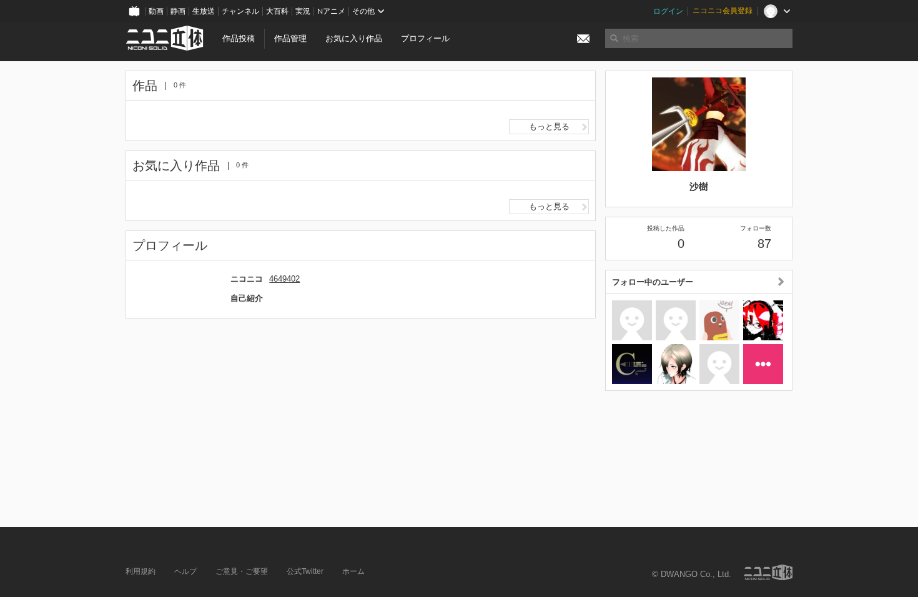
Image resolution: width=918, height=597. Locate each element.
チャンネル (240, 11)
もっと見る (549, 126)
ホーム (353, 571)
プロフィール (425, 38)
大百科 (277, 11)
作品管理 (290, 38)
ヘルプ (185, 571)
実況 (302, 11)
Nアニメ (331, 11)
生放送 (203, 11)
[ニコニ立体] (768, 572)
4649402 (284, 279)
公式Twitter (305, 571)
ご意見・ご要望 (241, 571)
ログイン (668, 11)
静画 (177, 11)
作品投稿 (238, 38)
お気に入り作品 (353, 38)
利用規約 (140, 571)
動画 (156, 11)
